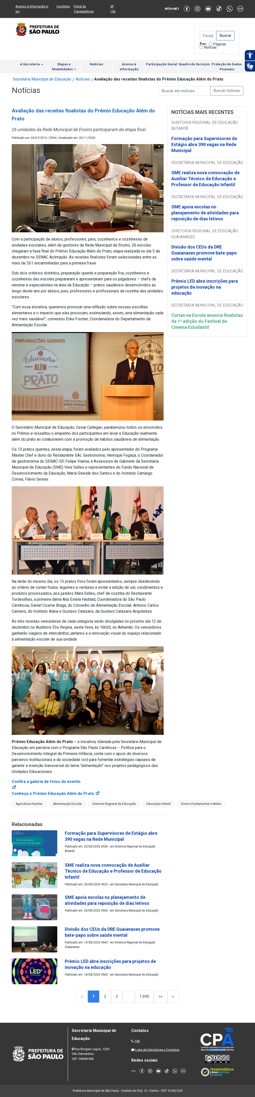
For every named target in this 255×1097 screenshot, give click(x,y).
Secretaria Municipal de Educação (42, 79)
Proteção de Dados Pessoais (227, 66)
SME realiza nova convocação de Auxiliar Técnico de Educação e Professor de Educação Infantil (205, 178)
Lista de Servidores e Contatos (157, 1050)
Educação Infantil (158, 804)
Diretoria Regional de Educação (114, 804)
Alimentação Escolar (67, 804)
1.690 (144, 996)
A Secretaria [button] (30, 64)
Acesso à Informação (129, 66)
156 (137, 1041)
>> (161, 996)
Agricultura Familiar (29, 804)
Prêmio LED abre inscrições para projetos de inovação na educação (204, 287)
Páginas (219, 44)
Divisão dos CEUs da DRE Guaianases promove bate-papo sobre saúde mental (204, 252)
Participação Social (161, 64)
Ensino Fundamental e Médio (201, 804)
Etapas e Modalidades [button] (62, 66)
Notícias (210, 47)
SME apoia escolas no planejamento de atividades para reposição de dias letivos (205, 212)
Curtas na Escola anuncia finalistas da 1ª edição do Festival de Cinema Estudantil (207, 321)
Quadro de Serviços (194, 64)
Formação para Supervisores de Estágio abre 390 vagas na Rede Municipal (204, 144)
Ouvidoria (63, 6)
